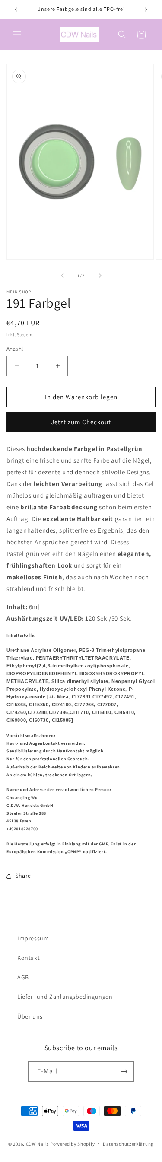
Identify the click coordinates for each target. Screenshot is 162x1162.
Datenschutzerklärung (128, 1144)
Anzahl (14, 348)
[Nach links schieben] (62, 275)
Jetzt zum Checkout (81, 422)
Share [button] (23, 875)
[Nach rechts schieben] (100, 275)
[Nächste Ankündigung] (146, 9)
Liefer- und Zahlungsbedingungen (65, 996)
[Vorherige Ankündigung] (15, 9)
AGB (23, 977)
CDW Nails (37, 1143)
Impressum (33, 938)
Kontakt (28, 958)
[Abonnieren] (123, 1071)
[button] (17, 34)
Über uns (30, 1016)
